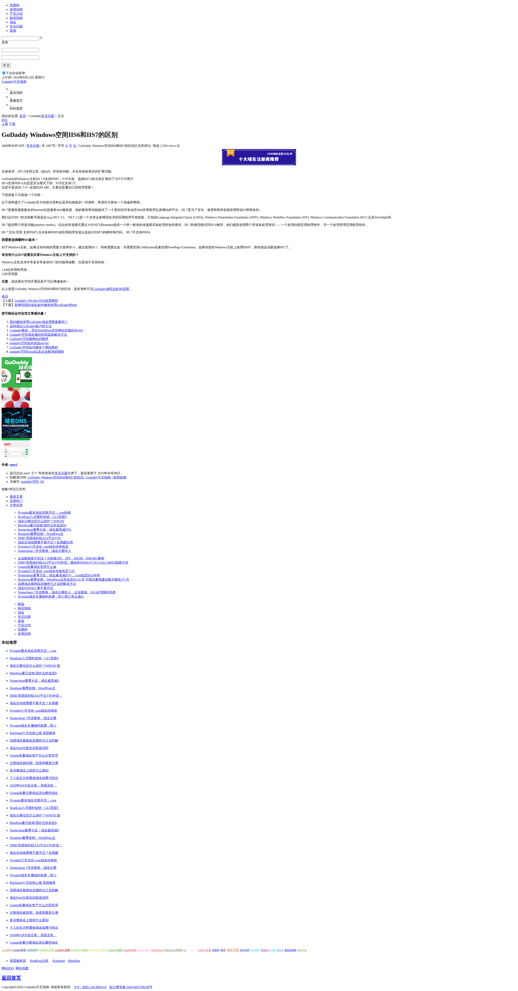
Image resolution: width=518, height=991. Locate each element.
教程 (273, 950)
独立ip (280, 950)
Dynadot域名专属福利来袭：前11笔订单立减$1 (51, 596)
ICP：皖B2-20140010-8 (90, 987)
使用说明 (16, 9)
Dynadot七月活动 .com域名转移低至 (43, 546)
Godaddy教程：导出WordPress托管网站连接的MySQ (46, 330)
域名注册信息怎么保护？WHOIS (41, 521)
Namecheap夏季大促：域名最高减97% (44, 529)
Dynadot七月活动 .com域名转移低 (33, 710)
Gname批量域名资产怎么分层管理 (34, 755)
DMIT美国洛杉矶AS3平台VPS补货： (36, 695)
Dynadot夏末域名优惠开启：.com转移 (44, 512)
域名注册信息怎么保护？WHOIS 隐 (35, 665)
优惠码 (14, 5)
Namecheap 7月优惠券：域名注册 (33, 718)
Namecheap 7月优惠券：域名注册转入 (44, 551)
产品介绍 (16, 13)
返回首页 (11, 977)
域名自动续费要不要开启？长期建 (34, 703)
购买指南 (16, 18)
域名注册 (233, 950)
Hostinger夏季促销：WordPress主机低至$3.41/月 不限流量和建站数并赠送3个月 (73, 579)
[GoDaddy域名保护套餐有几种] (17, 386)
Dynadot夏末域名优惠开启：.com (33, 650)
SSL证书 (192, 950)
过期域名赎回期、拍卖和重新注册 (34, 763)
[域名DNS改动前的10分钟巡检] (17, 437)
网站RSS (8, 968)
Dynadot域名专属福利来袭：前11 (33, 725)
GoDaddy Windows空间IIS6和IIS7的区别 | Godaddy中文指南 (69, 477)
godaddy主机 (46, 950)
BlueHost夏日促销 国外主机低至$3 (42, 525)
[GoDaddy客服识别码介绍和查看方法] (16, 457)
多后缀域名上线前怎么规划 (29, 770)
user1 (13, 464)
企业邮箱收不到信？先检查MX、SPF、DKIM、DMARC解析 (61, 558)
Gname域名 (19, 950)
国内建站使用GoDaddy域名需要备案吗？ (39, 322)
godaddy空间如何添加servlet (29, 343)
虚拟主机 (302, 950)
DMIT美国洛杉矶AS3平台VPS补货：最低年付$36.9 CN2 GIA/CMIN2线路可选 (73, 562)
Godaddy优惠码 (80, 950)
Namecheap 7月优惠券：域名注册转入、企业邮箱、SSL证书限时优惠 (67, 592)
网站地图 (22, 968)
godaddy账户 (144, 950)
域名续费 (244, 950)
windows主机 (204, 950)
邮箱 (21, 604)
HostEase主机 (39, 960)
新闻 (13, 30)
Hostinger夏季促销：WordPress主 (41, 534)
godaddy (32, 950)
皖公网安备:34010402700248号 (130, 987)
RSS (4, 120)
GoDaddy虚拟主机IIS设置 (111, 289)
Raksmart (59, 960)
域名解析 (255, 950)
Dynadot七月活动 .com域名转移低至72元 (46, 571)
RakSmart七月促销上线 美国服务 (33, 733)
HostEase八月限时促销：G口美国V (42, 517)
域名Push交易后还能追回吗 (29, 748)
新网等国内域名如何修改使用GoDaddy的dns (46, 305)
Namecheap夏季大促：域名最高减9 (34, 680)
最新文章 (16, 496)
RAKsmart (157, 950)
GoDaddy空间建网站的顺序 (29, 339)
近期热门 (16, 501)
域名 (13, 22)
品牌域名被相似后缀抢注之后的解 (34, 740)
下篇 (12, 124)
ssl (185, 950)
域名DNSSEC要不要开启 (35, 588)
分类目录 (16, 505)
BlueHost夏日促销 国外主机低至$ (33, 673)
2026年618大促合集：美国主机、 (33, 785)
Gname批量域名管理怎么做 (37, 567)
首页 (22, 116)
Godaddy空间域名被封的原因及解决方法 (38, 334)
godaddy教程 (115, 950)
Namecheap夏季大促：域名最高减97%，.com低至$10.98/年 (59, 575)
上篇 (5, 124)
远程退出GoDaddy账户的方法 (31, 326)
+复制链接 (118, 477)
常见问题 (16, 26)
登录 (5, 42)
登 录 (6, 65)
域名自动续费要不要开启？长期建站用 (45, 542)
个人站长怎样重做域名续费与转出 (34, 778)
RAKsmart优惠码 (173, 950)
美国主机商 (290, 950)
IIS (42, 481)
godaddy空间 (30, 481)
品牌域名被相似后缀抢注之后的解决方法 (47, 583)
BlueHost (74, 960)
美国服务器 (18, 960)
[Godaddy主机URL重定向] (16, 406)
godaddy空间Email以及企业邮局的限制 (37, 351)
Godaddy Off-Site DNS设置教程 (36, 300)
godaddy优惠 (62, 950)
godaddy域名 (98, 950)
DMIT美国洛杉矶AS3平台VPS (39, 538)
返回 (5, 296)
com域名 (7, 950)
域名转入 (265, 950)
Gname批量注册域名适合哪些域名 (34, 793)
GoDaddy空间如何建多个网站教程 (34, 347)
